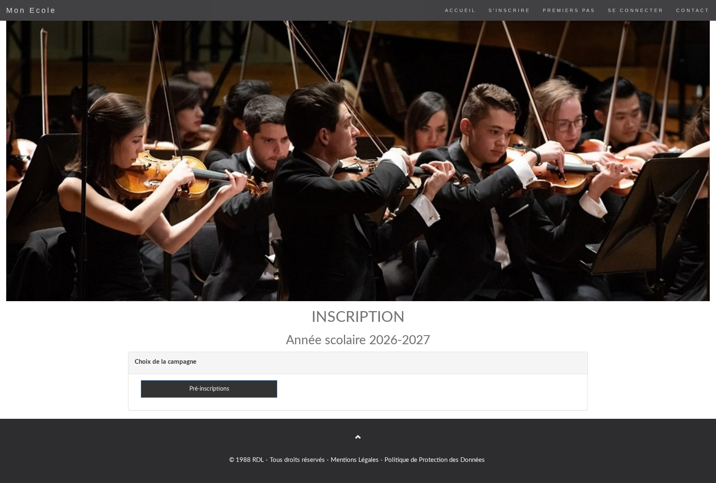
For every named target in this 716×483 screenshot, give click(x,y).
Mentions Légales (355, 460)
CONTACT (693, 10)
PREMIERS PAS (569, 10)
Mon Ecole (31, 10)
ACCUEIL (460, 10)
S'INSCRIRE (509, 10)
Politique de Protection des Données (435, 460)
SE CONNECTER (636, 10)
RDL (258, 460)
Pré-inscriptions (209, 389)
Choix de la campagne (165, 362)
